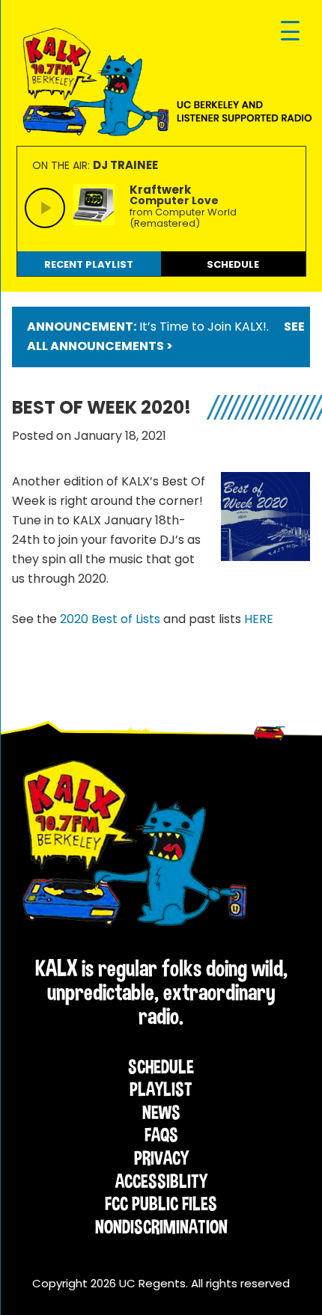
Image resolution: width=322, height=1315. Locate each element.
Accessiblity (161, 1181)
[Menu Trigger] (290, 31)
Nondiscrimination (161, 1227)
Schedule (161, 1066)
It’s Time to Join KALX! (203, 326)
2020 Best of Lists (110, 619)
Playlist (161, 1089)
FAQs (161, 1135)
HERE (258, 619)
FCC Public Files (161, 1203)
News (161, 1112)
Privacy (161, 1158)
